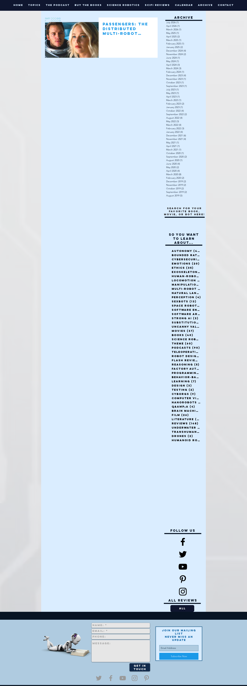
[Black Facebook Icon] (183, 542)
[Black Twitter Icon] (183, 554)
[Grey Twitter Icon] (99, 678)
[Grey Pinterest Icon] (146, 678)
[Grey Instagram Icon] (134, 678)
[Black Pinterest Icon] (183, 579)
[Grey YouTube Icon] (123, 678)
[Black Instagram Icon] (183, 591)
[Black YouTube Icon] (183, 566)
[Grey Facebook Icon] (111, 678)
